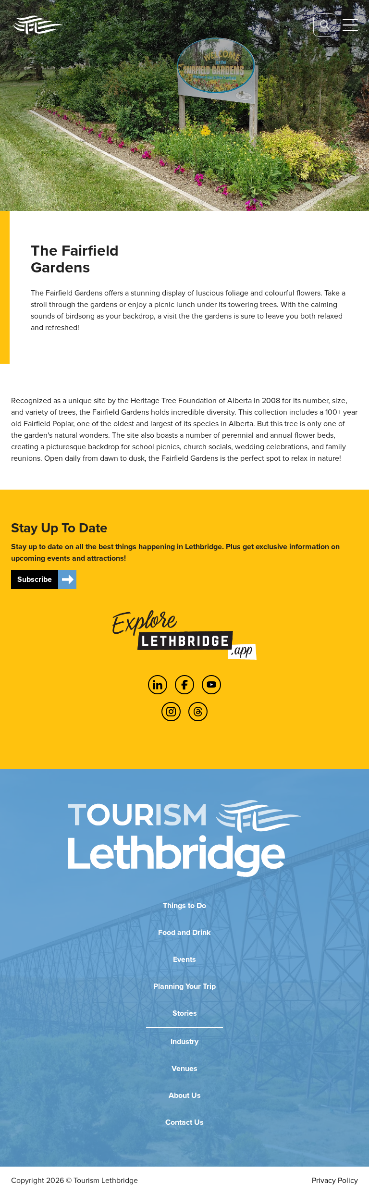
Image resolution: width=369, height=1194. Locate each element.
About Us (185, 1095)
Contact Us (184, 1122)
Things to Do (184, 905)
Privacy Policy (335, 1180)
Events (184, 959)
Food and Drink (184, 932)
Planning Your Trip (184, 986)
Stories (184, 1013)
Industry (184, 1041)
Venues (184, 1068)
